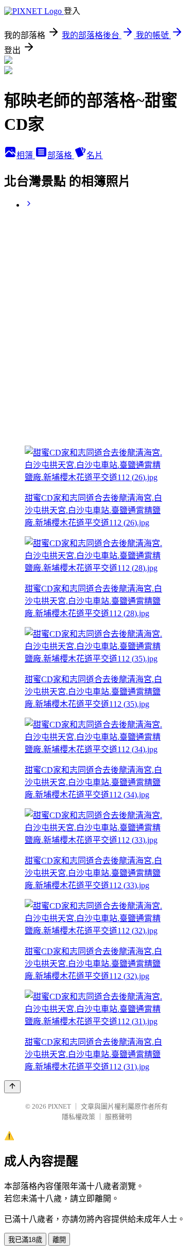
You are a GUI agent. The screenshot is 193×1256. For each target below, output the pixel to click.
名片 (94, 155)
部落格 (60, 155)
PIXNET (59, 1106)
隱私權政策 (78, 1117)
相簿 (25, 155)
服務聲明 (118, 1117)
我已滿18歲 (25, 1240)
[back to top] (12, 1086)
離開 (59, 1240)
